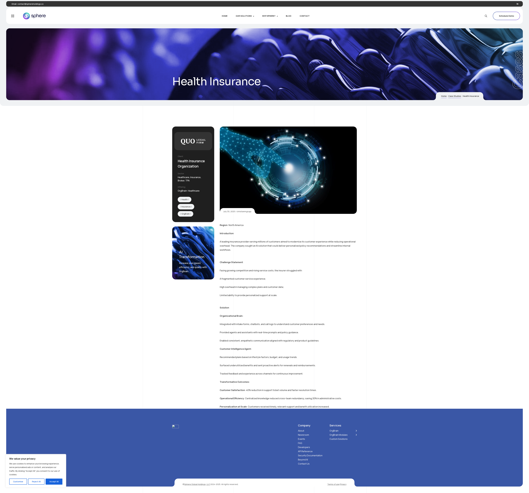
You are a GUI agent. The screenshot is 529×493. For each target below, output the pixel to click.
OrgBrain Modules (339, 434)
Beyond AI (303, 459)
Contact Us (304, 463)
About (301, 430)
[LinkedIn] (517, 4)
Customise (18, 481)
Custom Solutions (339, 438)
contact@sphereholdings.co (30, 4)
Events (301, 438)
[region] (36, 470)
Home (444, 96)
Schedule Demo (506, 16)
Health (185, 199)
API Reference (305, 451)
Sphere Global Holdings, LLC (197, 484)
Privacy (343, 484)
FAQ (300, 443)
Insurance (186, 206)
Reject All (36, 481)
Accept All (54, 481)
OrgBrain (186, 213)
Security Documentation (310, 455)
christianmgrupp (244, 211)
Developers (304, 447)
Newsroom (303, 434)
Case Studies (454, 96)
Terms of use (333, 484)
